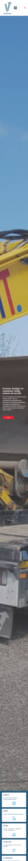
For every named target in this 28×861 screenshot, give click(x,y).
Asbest (6, 795)
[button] (15, 7)
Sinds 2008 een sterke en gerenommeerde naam (10, 798)
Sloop (5, 826)
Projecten (7, 842)
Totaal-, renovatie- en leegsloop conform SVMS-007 (12, 829)
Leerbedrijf (7, 858)
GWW (5, 811)
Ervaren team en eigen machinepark (13, 814)
